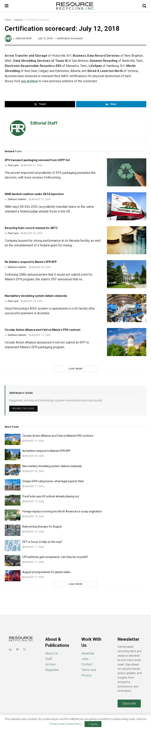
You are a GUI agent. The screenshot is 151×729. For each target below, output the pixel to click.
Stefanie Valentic (17, 199)
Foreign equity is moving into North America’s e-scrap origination (62, 511)
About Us (51, 653)
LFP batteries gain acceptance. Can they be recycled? (55, 557)
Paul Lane (13, 165)
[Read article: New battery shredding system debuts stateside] (126, 308)
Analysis (18, 19)
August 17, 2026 (34, 486)
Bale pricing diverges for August (42, 526)
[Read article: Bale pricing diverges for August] (12, 530)
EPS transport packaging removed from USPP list (37, 160)
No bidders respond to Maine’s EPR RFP (31, 261)
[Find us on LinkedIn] (10, 649)
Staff (48, 659)
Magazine (52, 670)
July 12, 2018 (45, 38)
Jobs (84, 659)
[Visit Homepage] (75, 6)
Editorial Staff (23, 38)
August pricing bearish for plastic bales (46, 572)
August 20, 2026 (32, 233)
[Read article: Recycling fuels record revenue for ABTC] (126, 240)
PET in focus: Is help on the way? (42, 541)
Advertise (87, 653)
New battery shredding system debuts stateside (36, 295)
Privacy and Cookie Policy (65, 723)
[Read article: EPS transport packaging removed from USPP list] (126, 172)
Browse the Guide (23, 408)
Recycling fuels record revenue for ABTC (31, 228)
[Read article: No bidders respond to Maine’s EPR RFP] (126, 274)
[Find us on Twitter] (24, 649)
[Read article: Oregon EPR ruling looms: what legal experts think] (12, 484)
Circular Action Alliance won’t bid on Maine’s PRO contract (42, 329)
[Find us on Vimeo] (17, 649)
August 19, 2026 (41, 335)
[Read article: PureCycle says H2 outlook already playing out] (12, 500)
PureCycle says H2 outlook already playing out (51, 496)
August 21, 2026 (32, 165)
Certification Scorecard (37, 19)
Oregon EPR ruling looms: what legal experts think (53, 481)
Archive (50, 664)
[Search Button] (144, 6)
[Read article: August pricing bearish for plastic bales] (12, 575)
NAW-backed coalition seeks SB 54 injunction (34, 194)
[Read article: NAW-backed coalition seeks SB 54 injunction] (126, 206)
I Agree (93, 724)
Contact (86, 664)
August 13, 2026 (34, 501)
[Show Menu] (6, 6)
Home (8, 19)
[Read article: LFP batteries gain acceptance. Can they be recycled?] (12, 560)
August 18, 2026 (34, 531)
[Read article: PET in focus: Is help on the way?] (12, 545)
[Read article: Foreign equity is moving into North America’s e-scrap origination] (12, 515)
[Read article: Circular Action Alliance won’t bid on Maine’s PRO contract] (126, 342)
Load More (75, 368)
